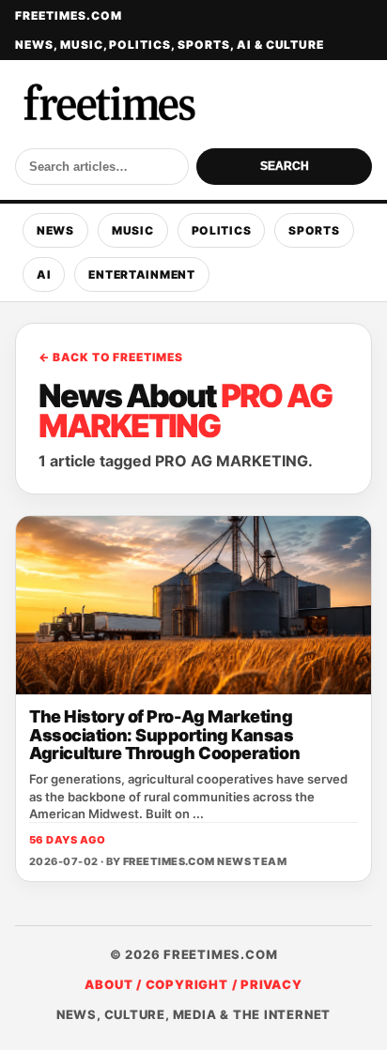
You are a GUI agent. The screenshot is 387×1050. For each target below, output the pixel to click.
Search (284, 166)
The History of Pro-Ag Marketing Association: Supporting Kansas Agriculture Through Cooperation (164, 735)
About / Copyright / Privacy (193, 984)
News (55, 230)
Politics (222, 230)
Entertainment (141, 274)
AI (44, 274)
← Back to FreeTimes (111, 357)
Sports (313, 230)
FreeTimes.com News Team (204, 861)
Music (133, 230)
